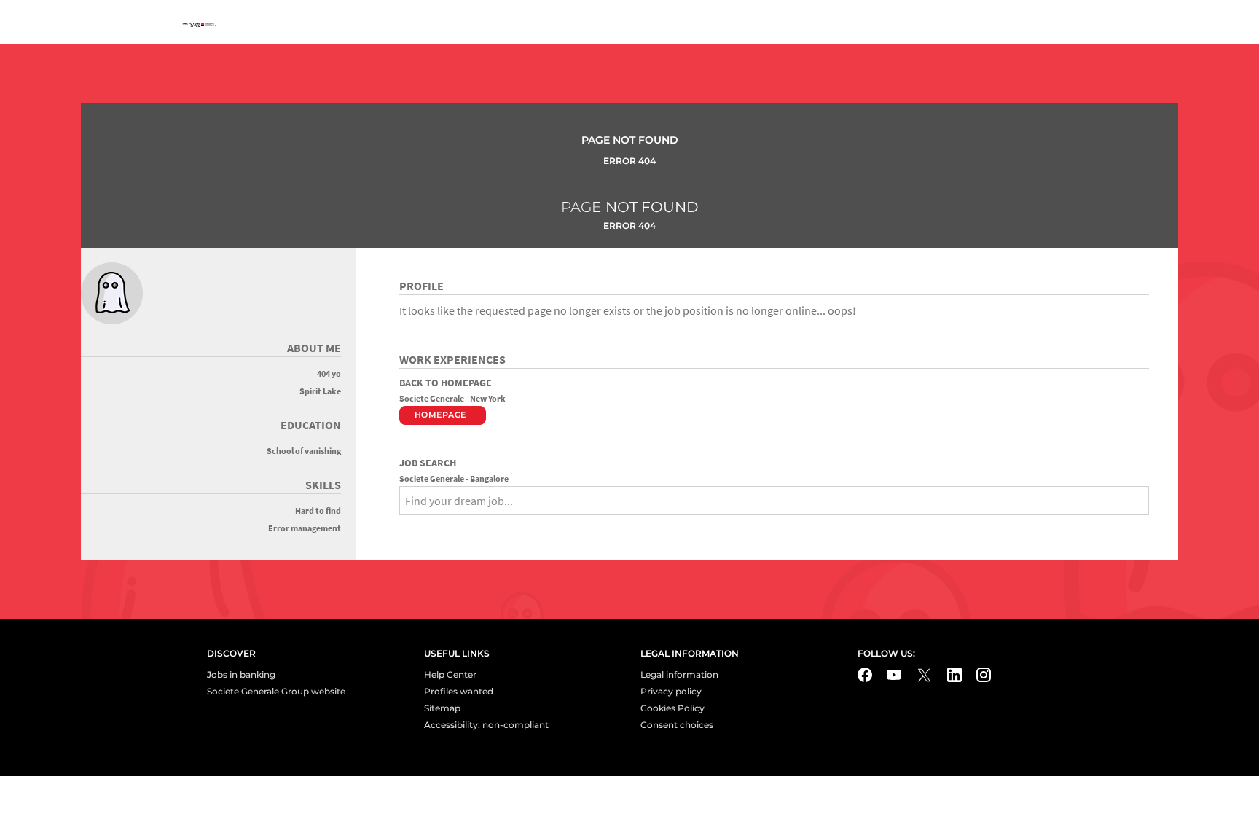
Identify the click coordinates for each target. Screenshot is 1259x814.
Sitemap (442, 708)
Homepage (440, 415)
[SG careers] (201, 25)
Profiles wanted (458, 691)
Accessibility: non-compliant (486, 724)
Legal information (679, 674)
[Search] (404, 526)
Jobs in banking (241, 674)
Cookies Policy (672, 708)
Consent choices (676, 724)
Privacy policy (671, 691)
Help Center (450, 674)
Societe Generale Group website (276, 691)
